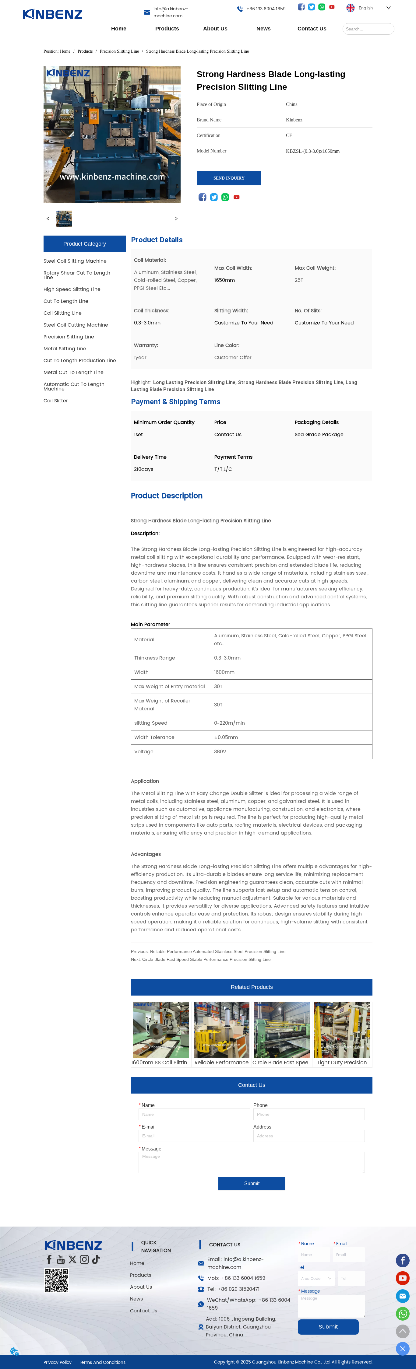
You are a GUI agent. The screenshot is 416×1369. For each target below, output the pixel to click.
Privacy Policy (58, 1362)
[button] (167, 29)
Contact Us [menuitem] (312, 29)
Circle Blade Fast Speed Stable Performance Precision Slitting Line (206, 959)
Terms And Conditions (102, 1362)
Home (65, 51)
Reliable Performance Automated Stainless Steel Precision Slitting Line (218, 951)
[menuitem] (167, 28)
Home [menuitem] (118, 29)
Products (85, 51)
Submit (251, 1183)
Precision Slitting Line (119, 51)
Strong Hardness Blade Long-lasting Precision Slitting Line (197, 51)
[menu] (215, 28)
